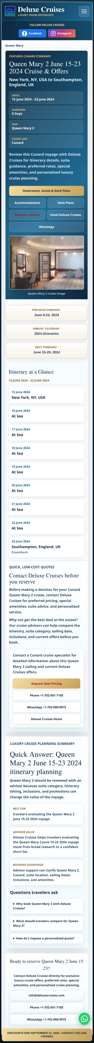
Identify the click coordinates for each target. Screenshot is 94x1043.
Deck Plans (66, 203)
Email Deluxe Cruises (65, 215)
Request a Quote (27, 215)
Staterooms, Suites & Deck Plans (46, 191)
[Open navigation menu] (84, 11)
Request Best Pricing (46, 683)
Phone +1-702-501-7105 (46, 695)
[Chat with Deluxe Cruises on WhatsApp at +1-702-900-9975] (84, 1018)
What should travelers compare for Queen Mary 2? (45, 923)
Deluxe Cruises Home (46, 719)
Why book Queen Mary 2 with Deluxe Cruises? (42, 906)
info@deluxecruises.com (47, 995)
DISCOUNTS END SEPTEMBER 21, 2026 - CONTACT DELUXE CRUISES (47, 1034)
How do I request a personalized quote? (45, 938)
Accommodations (27, 203)
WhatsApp (46, 227)
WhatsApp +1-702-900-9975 (46, 707)
